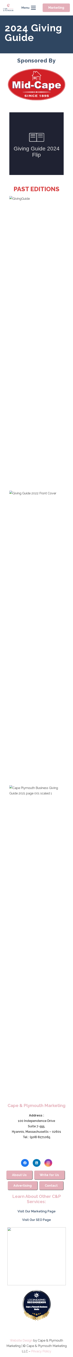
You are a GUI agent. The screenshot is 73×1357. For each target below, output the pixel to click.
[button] (28, 8)
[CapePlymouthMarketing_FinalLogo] (8, 8)
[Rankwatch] (36, 1256)
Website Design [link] (21, 1340)
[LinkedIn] (36, 1163)
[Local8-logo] (36, 1305)
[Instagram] (48, 1163)
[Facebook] (25, 1163)
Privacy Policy (41, 1351)
